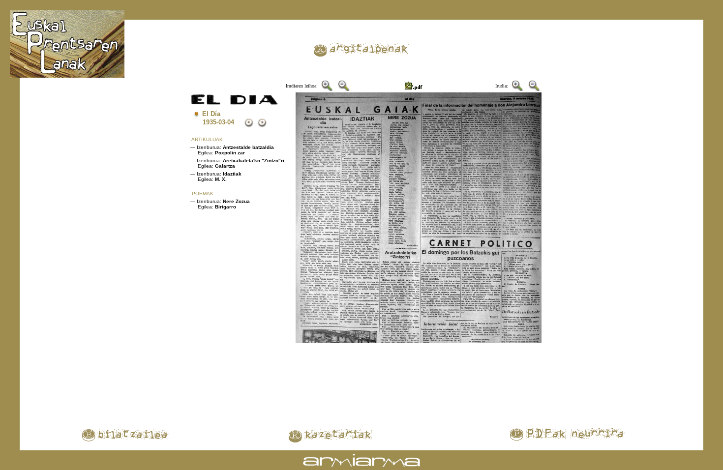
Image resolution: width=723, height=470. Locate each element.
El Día (211, 114)
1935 (209, 122)
